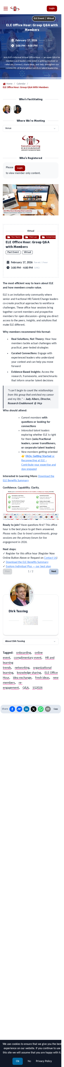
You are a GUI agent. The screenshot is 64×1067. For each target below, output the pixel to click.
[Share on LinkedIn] (26, 709)
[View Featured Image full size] (30, 199)
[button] (30, 128)
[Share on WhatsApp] (41, 709)
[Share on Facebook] (12, 709)
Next (53, 571)
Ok (17, 1061)
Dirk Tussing (18, 611)
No (29, 1061)
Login (52, 8)
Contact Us (50, 558)
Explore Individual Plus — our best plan (28, 566)
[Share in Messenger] (19, 709)
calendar (21, 84)
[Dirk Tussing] (7, 109)
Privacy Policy (44, 1061)
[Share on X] (33, 709)
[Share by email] (48, 709)
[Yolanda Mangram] (17, 109)
